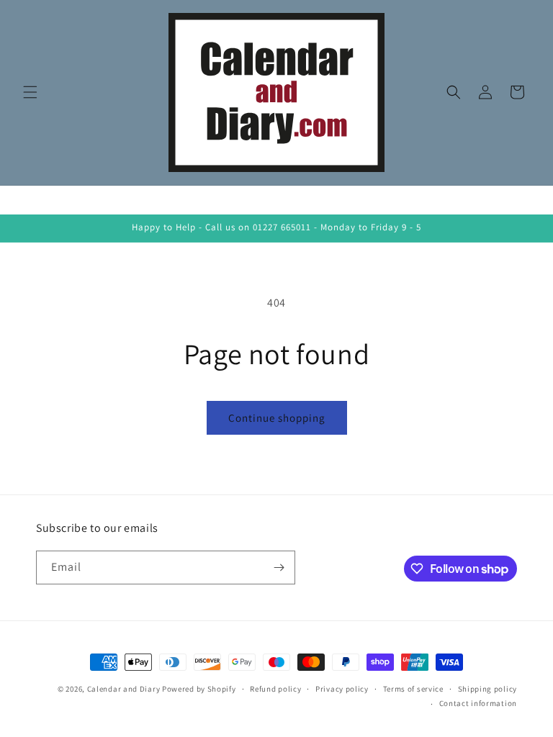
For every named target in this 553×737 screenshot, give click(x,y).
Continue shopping (276, 418)
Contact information (478, 703)
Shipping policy (488, 689)
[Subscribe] (279, 567)
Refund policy (275, 689)
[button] (30, 92)
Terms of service (413, 689)
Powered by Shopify (199, 689)
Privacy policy (342, 689)
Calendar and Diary (124, 689)
